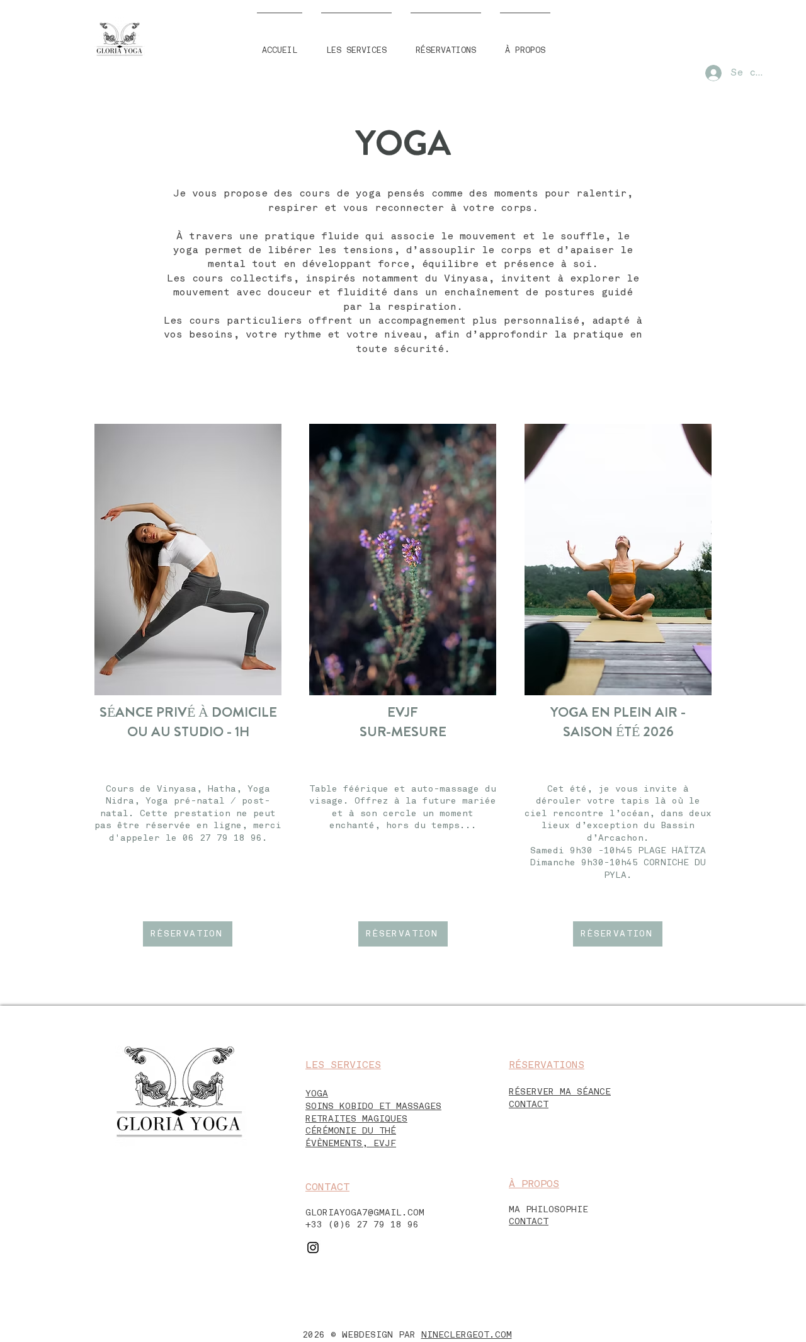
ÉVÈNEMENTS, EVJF (350, 1143)
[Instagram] (313, 1247)
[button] (356, 45)
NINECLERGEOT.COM (466, 1335)
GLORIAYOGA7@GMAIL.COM (364, 1212)
